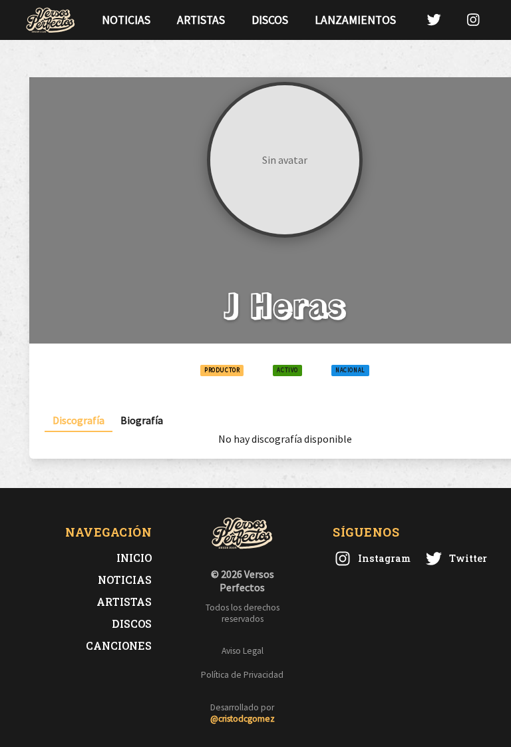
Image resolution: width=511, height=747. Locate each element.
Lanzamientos (355, 20)
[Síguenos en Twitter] (434, 19)
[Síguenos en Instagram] (473, 19)
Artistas (201, 20)
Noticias (126, 20)
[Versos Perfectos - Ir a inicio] (50, 20)
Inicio (134, 558)
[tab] (78, 420)
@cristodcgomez (242, 718)
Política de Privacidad (242, 674)
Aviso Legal (242, 650)
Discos (270, 20)
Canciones (119, 645)
